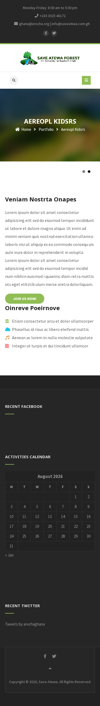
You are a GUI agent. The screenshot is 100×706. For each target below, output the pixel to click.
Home (26, 129)
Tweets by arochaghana (25, 624)
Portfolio (46, 129)
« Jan (9, 555)
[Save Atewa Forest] (50, 58)
